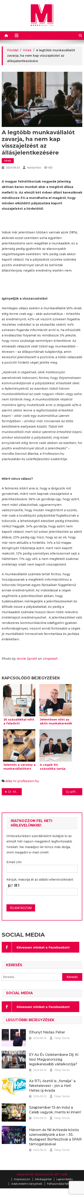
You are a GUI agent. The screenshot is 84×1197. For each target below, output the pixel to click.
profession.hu (28, 781)
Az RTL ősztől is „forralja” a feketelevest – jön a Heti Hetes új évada (52, 1085)
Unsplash (50, 659)
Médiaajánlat (43, 1179)
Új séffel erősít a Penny (74, 792)
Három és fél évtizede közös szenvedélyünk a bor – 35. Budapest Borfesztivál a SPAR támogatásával (55, 1137)
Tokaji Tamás (62, 1038)
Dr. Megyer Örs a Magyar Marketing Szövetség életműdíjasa (15, 792)
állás (8, 781)
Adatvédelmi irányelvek (26, 1183)
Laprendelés (64, 1179)
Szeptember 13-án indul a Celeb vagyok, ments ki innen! (55, 1109)
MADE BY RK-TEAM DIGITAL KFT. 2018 (42, 1174)
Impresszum (22, 1179)
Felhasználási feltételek (62, 1183)
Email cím (14, 862)
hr (15, 781)
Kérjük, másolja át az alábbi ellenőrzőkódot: (40, 879)
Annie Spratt (27, 659)
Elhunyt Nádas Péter (47, 1032)
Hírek (7, 160)
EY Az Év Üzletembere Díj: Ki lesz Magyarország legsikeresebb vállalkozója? (53, 1059)
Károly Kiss (34, 167)
